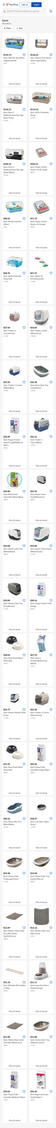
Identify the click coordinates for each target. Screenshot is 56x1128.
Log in (36, 4)
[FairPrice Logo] (12, 4)
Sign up (25, 4)
